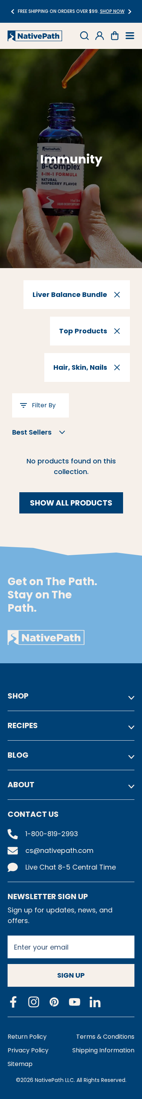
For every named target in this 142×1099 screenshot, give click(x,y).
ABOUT (21, 784)
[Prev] (12, 11)
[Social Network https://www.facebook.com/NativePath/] (13, 1002)
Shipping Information (103, 1050)
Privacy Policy (28, 1050)
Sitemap (20, 1064)
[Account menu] (99, 35)
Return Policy (27, 1036)
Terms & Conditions (105, 1036)
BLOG (18, 755)
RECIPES (23, 725)
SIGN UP (71, 975)
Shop (18, 696)
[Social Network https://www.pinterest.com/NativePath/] (54, 1002)
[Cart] (114, 35)
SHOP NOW (58, 11)
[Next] (129, 11)
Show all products (71, 503)
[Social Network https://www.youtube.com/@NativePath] (74, 1002)
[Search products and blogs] (84, 35)
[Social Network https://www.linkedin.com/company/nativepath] (95, 1002)
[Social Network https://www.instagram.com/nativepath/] (33, 1002)
